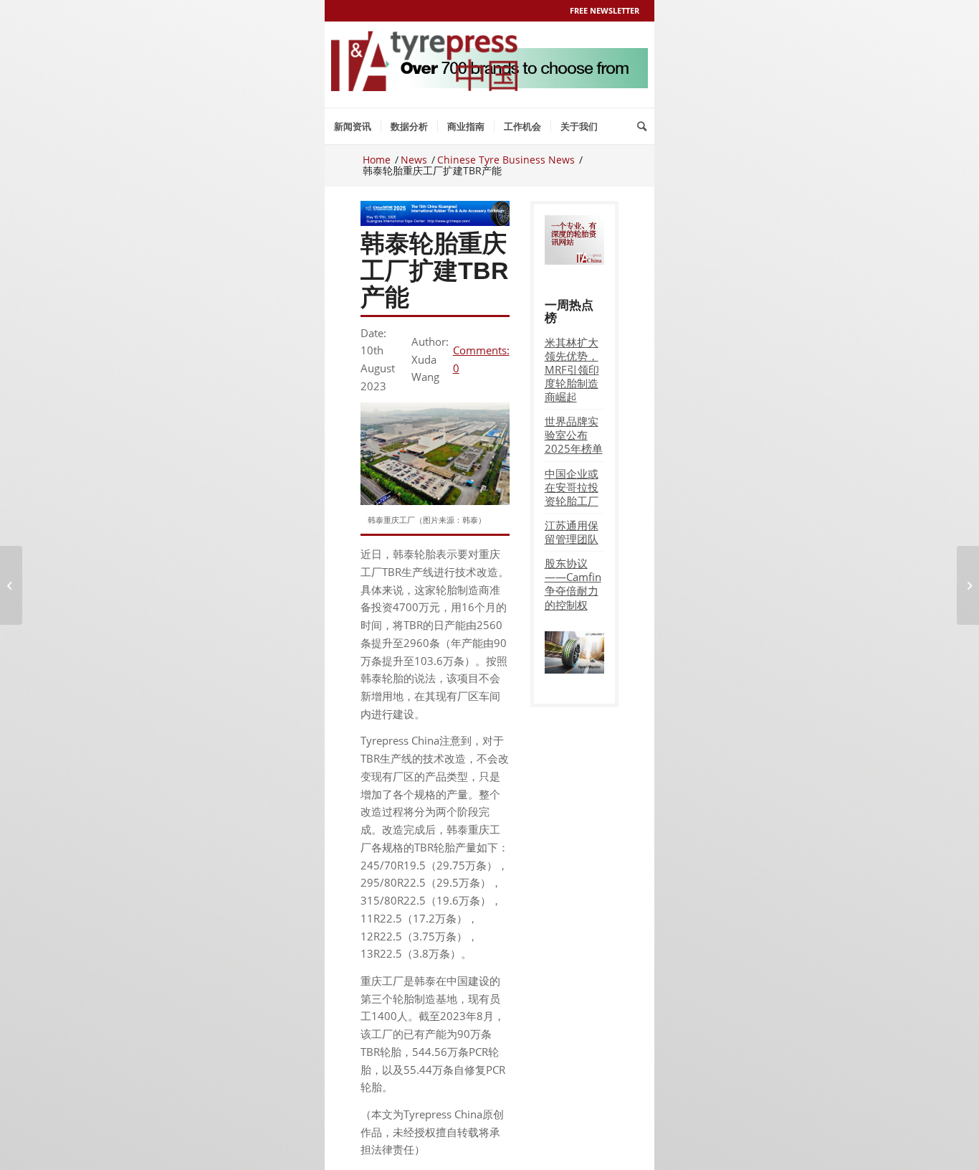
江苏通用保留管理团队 (571, 532)
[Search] (641, 126)
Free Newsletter (604, 10)
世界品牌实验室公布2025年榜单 (574, 435)
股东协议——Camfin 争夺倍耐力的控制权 (573, 583)
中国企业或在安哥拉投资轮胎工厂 (571, 487)
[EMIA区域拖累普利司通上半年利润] (11, 585)
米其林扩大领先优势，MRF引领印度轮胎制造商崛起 (572, 370)
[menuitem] (353, 126)
